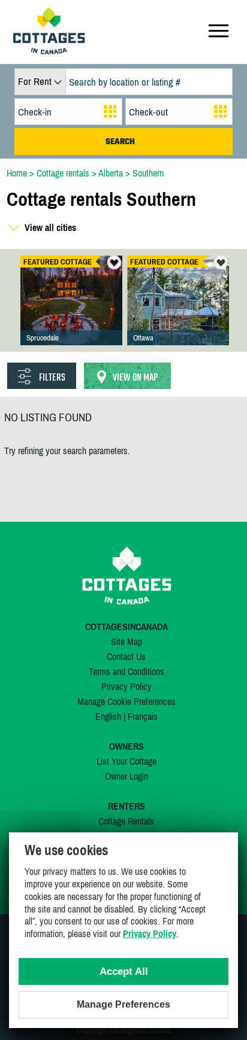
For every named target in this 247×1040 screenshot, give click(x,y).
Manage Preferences (123, 1004)
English (108, 716)
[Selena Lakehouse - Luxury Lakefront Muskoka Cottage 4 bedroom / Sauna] (71, 312)
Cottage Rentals (126, 821)
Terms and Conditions (126, 671)
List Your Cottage (126, 761)
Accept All (124, 971)
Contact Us (126, 656)
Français (143, 716)
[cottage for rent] (49, 50)
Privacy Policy (126, 686)
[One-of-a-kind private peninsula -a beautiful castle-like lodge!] (178, 312)
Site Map (126, 641)
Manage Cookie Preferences (126, 701)
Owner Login (126, 776)
